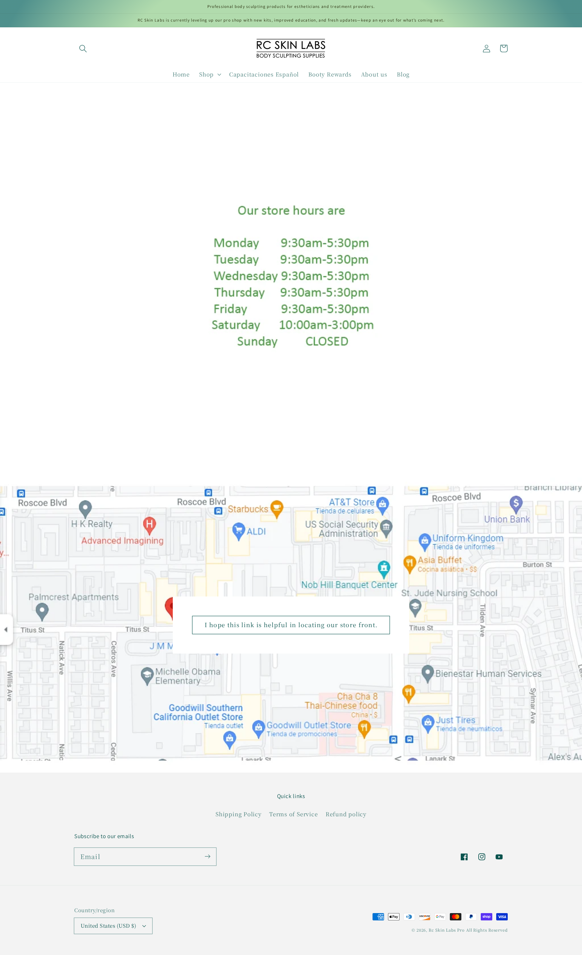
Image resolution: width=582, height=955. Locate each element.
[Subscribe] (207, 856)
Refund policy (346, 814)
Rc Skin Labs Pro (447, 930)
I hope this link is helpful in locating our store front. (291, 624)
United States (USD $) (108, 925)
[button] (83, 48)
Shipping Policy (239, 814)
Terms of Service (293, 814)
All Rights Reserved (487, 930)
